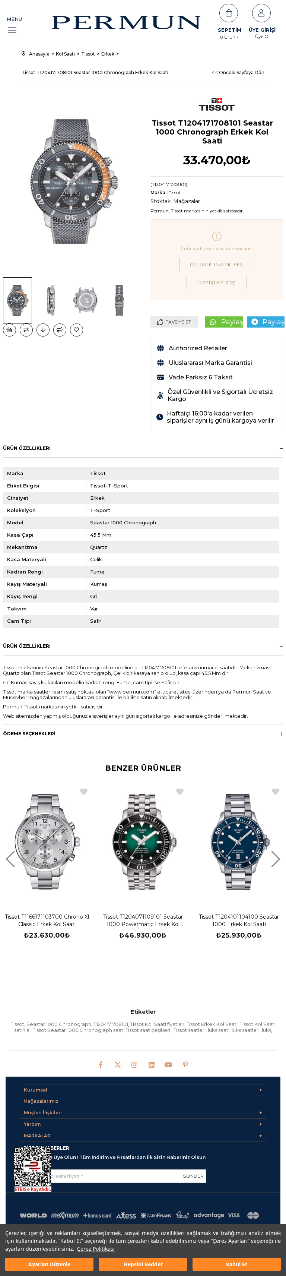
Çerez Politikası (96, 1248)
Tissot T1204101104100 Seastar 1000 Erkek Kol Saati (239, 920)
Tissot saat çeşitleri (148, 1030)
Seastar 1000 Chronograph (58, 1024)
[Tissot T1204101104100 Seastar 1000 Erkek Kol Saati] (239, 842)
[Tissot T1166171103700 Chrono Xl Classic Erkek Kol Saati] (47, 842)
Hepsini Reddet (143, 1264)
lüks (266, 1030)
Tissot (17, 1024)
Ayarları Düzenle (49, 1264)
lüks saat (218, 1030)
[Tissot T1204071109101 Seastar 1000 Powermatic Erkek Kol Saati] (143, 842)
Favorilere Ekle (84, 792)
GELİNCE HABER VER (217, 264)
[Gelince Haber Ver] (59, 330)
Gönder (193, 1176)
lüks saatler (246, 1030)
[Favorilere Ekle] (77, 330)
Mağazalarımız (40, 1101)
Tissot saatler (190, 1030)
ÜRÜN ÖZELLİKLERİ (27, 646)
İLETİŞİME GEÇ (216, 282)
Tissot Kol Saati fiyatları (157, 1024)
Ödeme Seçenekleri (29, 733)
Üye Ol (262, 36)
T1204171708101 (110, 1024)
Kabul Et (236, 1264)
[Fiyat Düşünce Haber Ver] (43, 330)
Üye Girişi (262, 30)
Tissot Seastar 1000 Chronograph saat (78, 1030)
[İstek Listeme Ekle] (9, 330)
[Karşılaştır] (26, 330)
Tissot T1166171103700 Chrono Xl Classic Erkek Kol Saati (47, 920)
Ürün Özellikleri (27, 448)
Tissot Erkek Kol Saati (212, 1024)
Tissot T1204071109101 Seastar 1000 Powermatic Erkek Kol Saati (143, 920)
